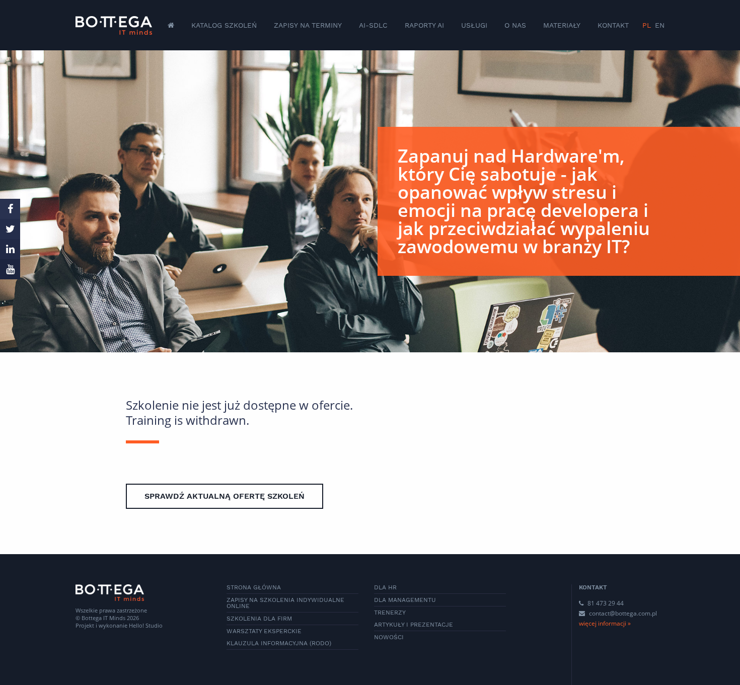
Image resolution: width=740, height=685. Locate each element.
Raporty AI (424, 25)
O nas (515, 25)
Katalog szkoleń (224, 25)
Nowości (389, 637)
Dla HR (385, 587)
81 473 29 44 (605, 603)
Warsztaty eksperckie (264, 631)
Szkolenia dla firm (259, 619)
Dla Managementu (405, 600)
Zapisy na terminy (308, 25)
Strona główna (254, 587)
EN (659, 25)
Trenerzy (390, 613)
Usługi (474, 25)
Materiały (561, 25)
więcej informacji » (605, 623)
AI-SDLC (373, 25)
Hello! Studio (146, 625)
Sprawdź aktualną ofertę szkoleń (224, 496)
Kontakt (613, 25)
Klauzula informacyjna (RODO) (279, 643)
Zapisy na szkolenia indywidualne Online (285, 603)
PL (646, 25)
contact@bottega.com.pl (623, 613)
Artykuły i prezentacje (413, 625)
